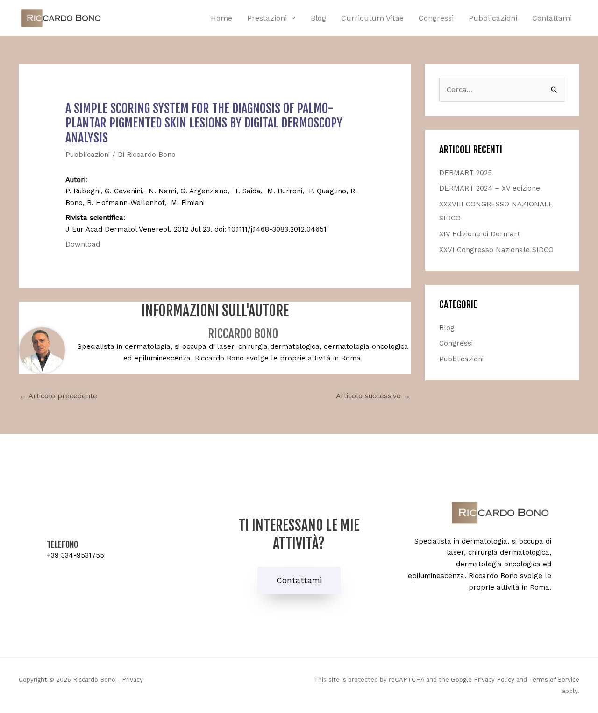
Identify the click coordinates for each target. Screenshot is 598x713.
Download (82, 244)
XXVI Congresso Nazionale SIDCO (496, 250)
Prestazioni (267, 18)
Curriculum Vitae (372, 18)
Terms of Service (554, 679)
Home (221, 18)
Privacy (132, 679)
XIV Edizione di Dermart (479, 234)
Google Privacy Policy (482, 679)
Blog (318, 18)
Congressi (436, 18)
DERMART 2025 (465, 173)
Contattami (552, 18)
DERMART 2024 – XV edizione (489, 188)
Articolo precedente (58, 396)
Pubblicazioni (493, 18)
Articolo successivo (373, 396)
